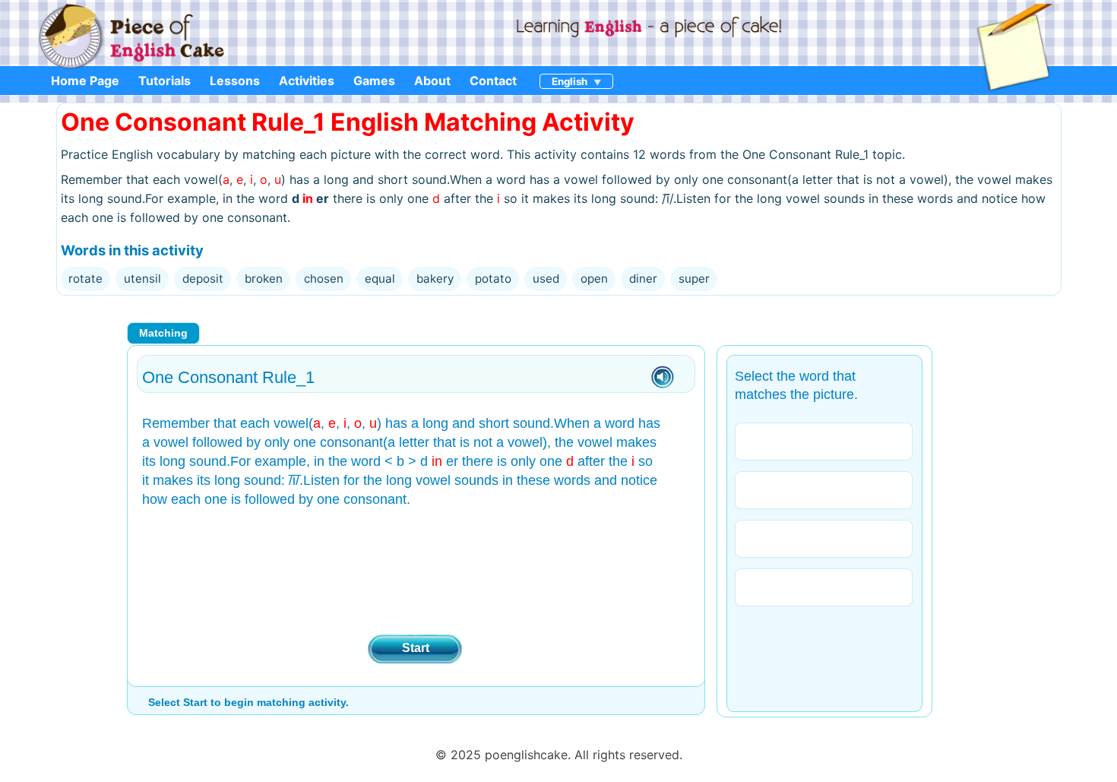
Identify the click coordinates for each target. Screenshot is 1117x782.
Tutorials (164, 80)
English (569, 81)
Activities (306, 80)
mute (663, 377)
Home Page (85, 80)
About (432, 80)
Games (374, 80)
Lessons (235, 80)
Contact (493, 80)
